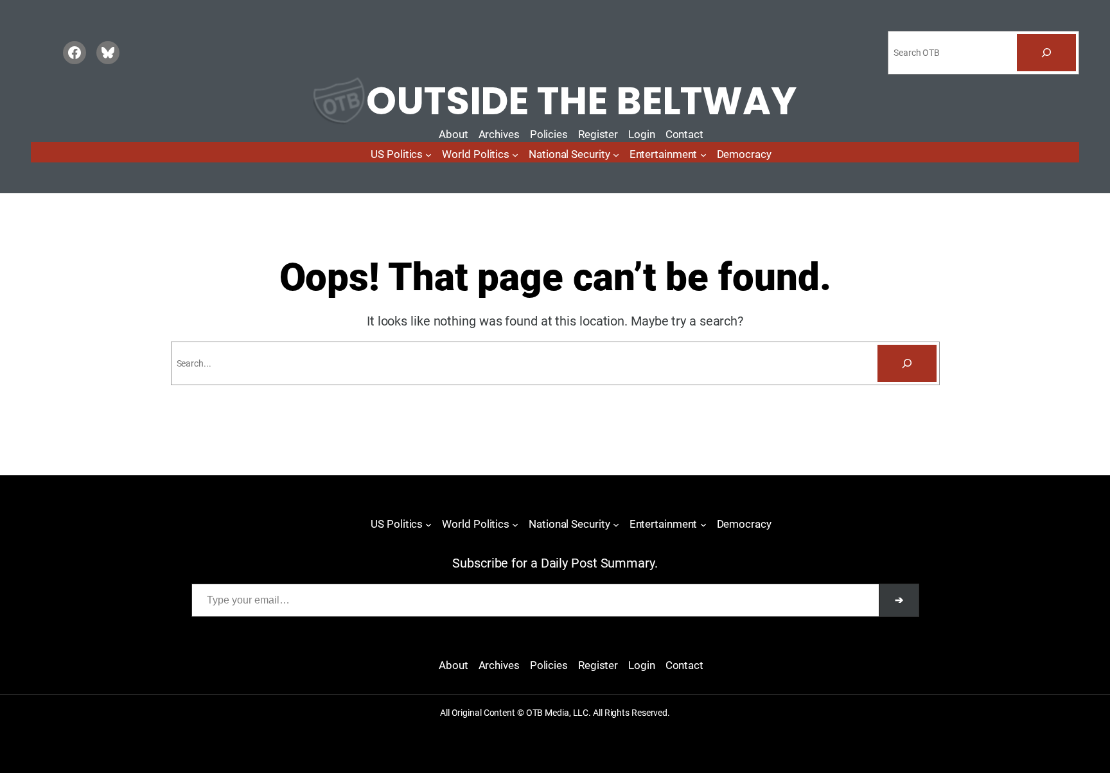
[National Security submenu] (616, 155)
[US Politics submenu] (428, 155)
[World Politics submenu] (515, 155)
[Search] (1046, 52)
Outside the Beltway (581, 101)
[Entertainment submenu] (703, 155)
